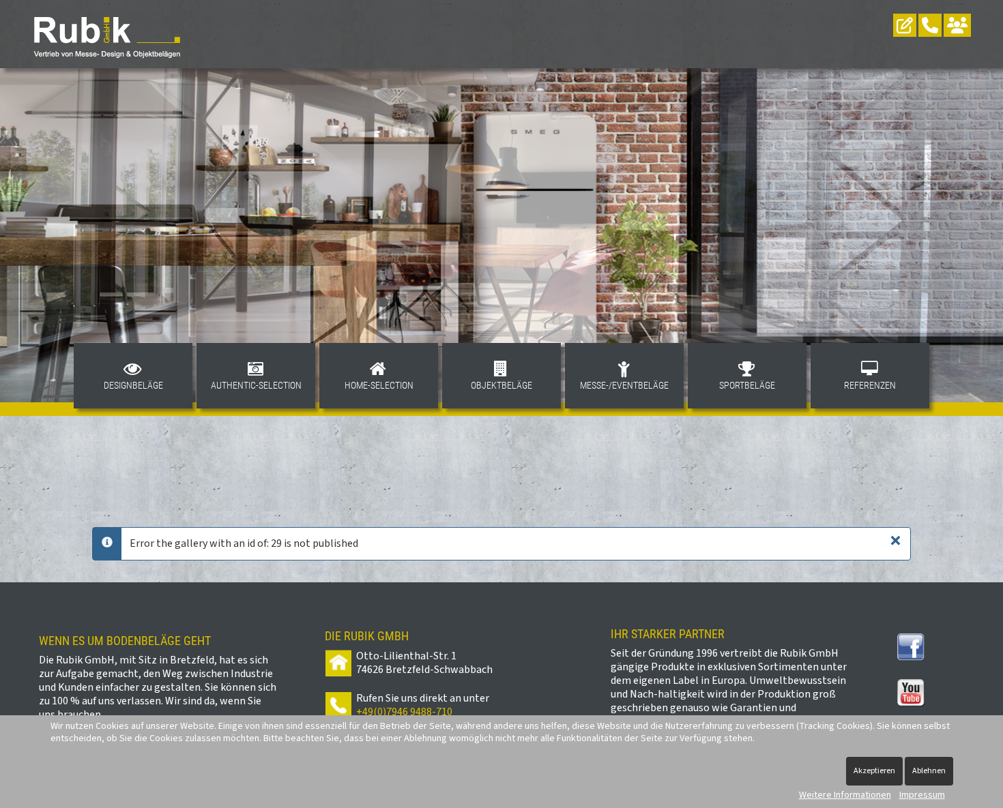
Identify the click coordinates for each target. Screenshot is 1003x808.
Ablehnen (929, 771)
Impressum (922, 795)
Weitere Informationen (845, 795)
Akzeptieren (874, 771)
